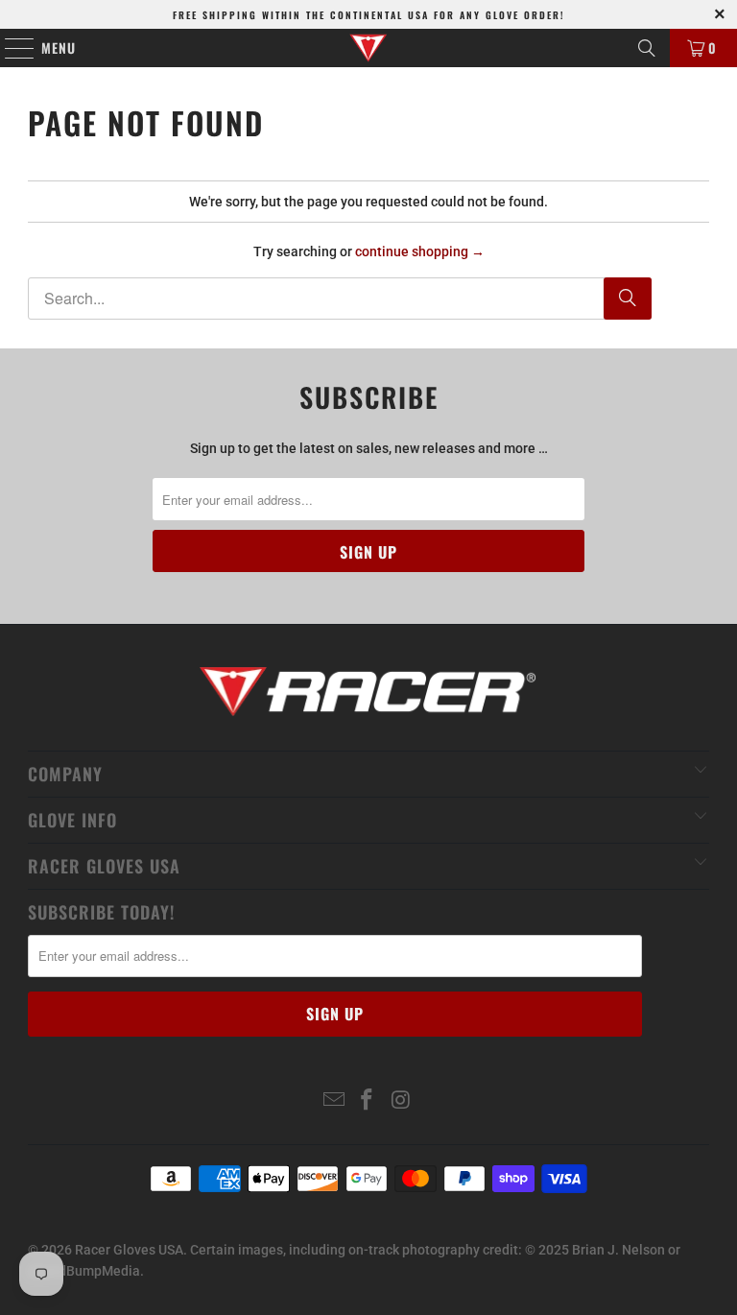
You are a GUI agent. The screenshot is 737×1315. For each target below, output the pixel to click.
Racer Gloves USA (129, 1249)
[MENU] (9, 48)
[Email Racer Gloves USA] (334, 1100)
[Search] (647, 48)
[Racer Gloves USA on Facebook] (367, 1100)
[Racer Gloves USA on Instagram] (401, 1100)
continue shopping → (420, 251)
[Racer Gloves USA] (368, 48)
